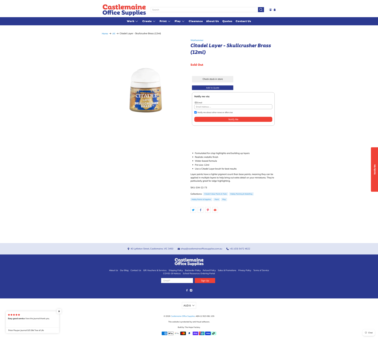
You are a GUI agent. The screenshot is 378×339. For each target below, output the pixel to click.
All (113, 33)
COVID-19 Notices (172, 273)
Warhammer (196, 40)
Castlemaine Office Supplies (183, 316)
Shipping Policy (176, 270)
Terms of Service (261, 270)
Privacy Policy (244, 270)
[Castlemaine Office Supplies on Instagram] (191, 291)
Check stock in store (213, 79)
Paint (217, 199)
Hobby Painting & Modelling (241, 194)
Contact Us (243, 21)
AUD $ (187, 305)
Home (105, 33)
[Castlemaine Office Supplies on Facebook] (187, 291)
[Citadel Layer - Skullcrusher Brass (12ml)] (145, 83)
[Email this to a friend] (215, 210)
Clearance (196, 21)
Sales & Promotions (227, 270)
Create (147, 21)
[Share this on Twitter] (193, 210)
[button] (59, 311)
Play (178, 21)
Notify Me (233, 119)
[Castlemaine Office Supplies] (124, 9)
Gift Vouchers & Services (155, 270)
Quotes (227, 21)
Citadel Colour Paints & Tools (215, 194)
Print (163, 21)
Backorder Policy (193, 270)
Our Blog (124, 270)
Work (130, 21)
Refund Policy (209, 270)
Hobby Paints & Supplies (201, 199)
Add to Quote (212, 87)
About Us (212, 21)
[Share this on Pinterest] (208, 210)
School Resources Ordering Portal (199, 273)
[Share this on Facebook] (200, 210)
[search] (204, 9)
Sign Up (205, 280)
